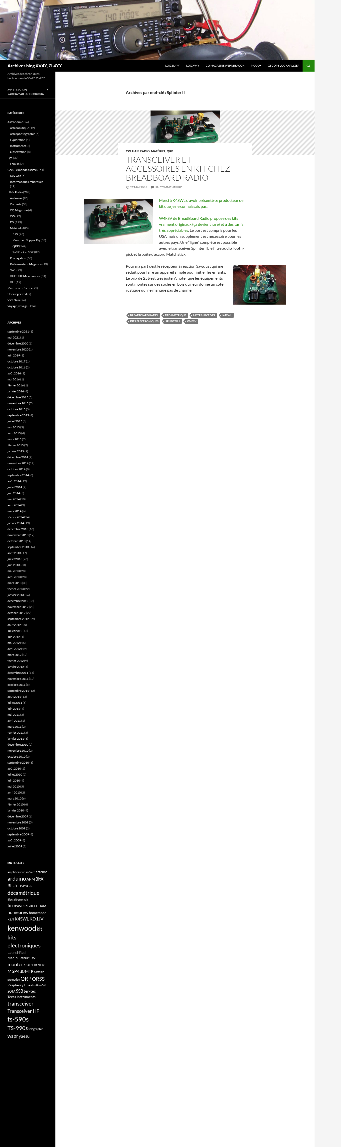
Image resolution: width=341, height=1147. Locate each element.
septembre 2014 (18, 475)
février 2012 (15, 661)
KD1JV (36, 918)
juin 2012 (13, 637)
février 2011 (15, 732)
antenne (41, 872)
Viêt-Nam (13, 300)
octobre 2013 (16, 541)
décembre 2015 (17, 397)
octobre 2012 (16, 613)
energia (22, 899)
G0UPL (32, 906)
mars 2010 (14, 798)
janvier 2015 (15, 451)
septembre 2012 (18, 619)
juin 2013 (13, 565)
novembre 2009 (17, 822)
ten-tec (30, 991)
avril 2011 (14, 720)
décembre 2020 (17, 343)
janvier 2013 (15, 595)
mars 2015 (14, 439)
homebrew (17, 912)
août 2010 (14, 768)
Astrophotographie (22, 134)
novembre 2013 (17, 535)
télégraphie (35, 1029)
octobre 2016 (16, 367)
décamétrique (175, 315)
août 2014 (14, 481)
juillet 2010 (14, 774)
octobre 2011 (16, 685)
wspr (12, 1036)
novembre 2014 (17, 463)
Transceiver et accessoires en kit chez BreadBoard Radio (178, 168)
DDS (19, 886)
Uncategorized (17, 294)
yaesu (24, 1036)
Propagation (18, 258)
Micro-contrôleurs (19, 288)
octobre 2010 (16, 756)
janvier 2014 (15, 523)
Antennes (16, 198)
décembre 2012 (17, 601)
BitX (15, 234)
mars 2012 (14, 655)
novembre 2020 (17, 349)
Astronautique (19, 128)
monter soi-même (26, 964)
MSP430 (15, 971)
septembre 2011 (18, 690)
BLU (11, 885)
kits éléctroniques (144, 321)
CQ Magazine (19, 210)
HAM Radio (141, 151)
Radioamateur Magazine (26, 264)
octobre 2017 (16, 361)
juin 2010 (13, 780)
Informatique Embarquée (26, 182)
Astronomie (15, 122)
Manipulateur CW (21, 958)
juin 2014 (13, 493)
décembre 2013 (17, 529)
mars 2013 (14, 583)
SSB (19, 991)
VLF (12, 282)
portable (39, 971)
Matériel (158, 151)
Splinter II (173, 321)
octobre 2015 (16, 409)
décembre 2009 (17, 816)
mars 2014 (14, 511)
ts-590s (18, 1019)
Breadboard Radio (144, 315)
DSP (25, 886)
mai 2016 (13, 379)
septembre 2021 (18, 331)
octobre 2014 (16, 469)
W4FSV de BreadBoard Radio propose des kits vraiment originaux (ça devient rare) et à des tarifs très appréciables (201, 224)
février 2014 (15, 517)
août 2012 (14, 625)
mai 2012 (13, 643)
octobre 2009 (16, 828)
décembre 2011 (17, 673)
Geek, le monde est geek (22, 170)
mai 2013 (13, 571)
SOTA (11, 991)
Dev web (15, 176)
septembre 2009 (18, 834)
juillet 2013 (14, 559)
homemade (37, 913)
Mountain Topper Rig (26, 240)
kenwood (21, 927)
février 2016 (15, 385)
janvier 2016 (15, 391)
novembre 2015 (17, 403)
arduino (16, 878)
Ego (9, 158)
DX (12, 222)
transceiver (20, 1003)
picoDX (256, 65)
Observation (18, 152)
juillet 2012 (14, 631)
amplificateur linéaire (21, 872)
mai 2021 (13, 337)
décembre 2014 (17, 457)
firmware (17, 905)
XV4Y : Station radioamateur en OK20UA (25, 92)
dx (30, 886)
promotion (13, 979)
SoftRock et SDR (23, 252)
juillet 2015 (14, 421)
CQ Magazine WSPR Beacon (225, 65)
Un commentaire (168, 187)
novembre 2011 (17, 679)
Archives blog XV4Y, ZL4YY (34, 65)
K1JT (10, 919)
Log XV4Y (192, 65)
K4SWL (227, 315)
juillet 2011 (14, 702)
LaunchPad (16, 952)
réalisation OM (37, 985)
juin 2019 (13, 355)
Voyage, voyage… (18, 306)
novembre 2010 (17, 750)
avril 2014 (14, 505)
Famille (14, 164)
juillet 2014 (14, 487)
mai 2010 (13, 786)
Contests (15, 204)
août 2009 (14, 840)
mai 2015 (13, 427)
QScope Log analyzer (283, 65)
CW (128, 151)
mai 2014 (13, 499)
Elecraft (12, 899)
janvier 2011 (15, 738)
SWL (13, 270)
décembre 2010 (17, 744)
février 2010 (15, 804)
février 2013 (15, 589)
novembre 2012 (17, 607)
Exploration (17, 140)
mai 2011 (13, 714)
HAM (42, 906)
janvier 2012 (15, 667)
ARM (30, 879)
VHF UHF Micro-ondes (25, 276)
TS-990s (17, 1028)
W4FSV (191, 321)
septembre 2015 (18, 415)
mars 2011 (14, 726)
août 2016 (14, 373)
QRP (170, 151)
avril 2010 (14, 792)
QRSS (38, 979)
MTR (29, 971)
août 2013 (14, 553)
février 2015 (15, 445)
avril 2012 (14, 649)
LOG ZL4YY (172, 65)
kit (39, 929)
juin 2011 (13, 708)
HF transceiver (204, 315)
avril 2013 (14, 577)
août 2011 (14, 696)
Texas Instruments (21, 997)
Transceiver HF (23, 1011)
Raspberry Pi (17, 985)
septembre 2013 (18, 547)
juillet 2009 (14, 846)
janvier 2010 (15, 810)
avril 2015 (14, 433)
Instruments (18, 146)
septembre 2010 (18, 762)
